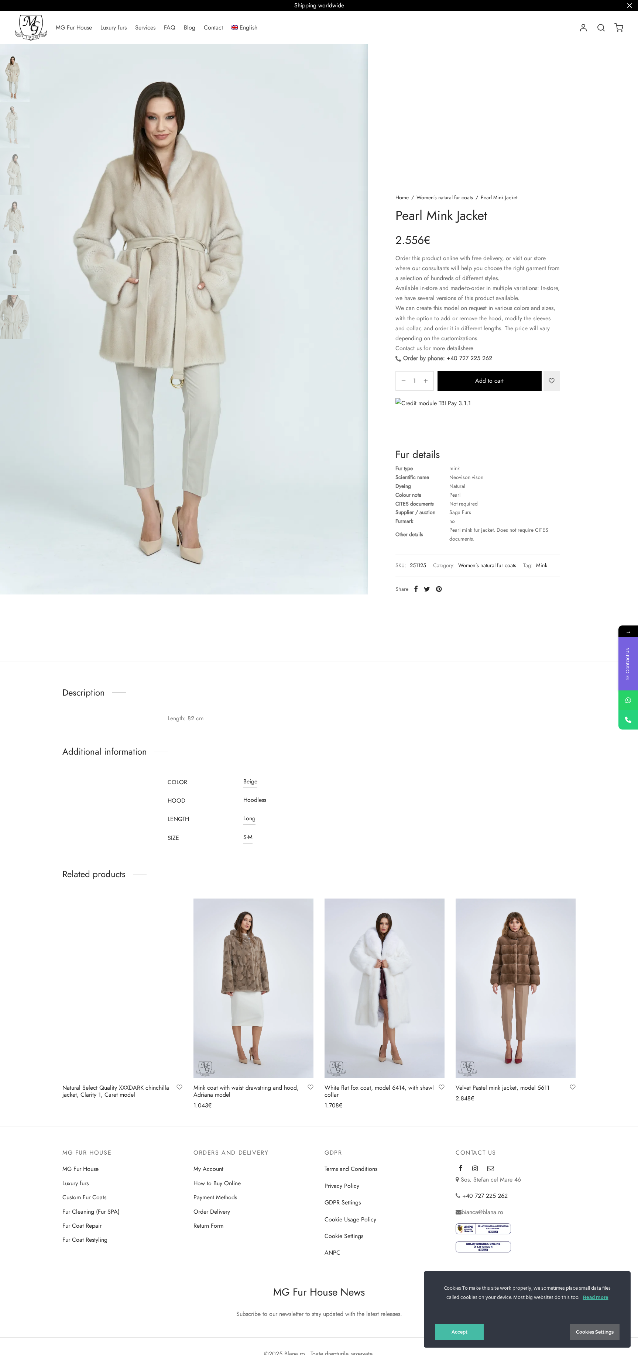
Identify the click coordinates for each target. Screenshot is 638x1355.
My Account (208, 1169)
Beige (250, 781)
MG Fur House (74, 27)
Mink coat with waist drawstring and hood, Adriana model (246, 1091)
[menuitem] (244, 28)
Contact (213, 27)
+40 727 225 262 (469, 358)
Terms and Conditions (351, 1169)
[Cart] (618, 27)
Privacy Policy (342, 1186)
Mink (541, 565)
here (468, 348)
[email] (490, 1169)
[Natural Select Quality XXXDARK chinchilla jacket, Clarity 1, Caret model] (122, 988)
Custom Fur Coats (84, 1197)
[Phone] (628, 720)
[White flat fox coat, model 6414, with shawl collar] (385, 988)
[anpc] (483, 1229)
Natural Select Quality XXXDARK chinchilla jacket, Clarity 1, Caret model (115, 1091)
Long (249, 818)
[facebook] (461, 1169)
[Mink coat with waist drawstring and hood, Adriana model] (253, 988)
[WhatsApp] (628, 700)
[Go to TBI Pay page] (477, 418)
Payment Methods (215, 1197)
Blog (189, 27)
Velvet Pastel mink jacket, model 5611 (502, 1087)
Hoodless (254, 800)
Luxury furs (113, 27)
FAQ (169, 27)
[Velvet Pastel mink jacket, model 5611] (516, 988)
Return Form (208, 1225)
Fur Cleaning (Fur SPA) (91, 1211)
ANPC (332, 1252)
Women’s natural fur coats (444, 197)
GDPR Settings (343, 1202)
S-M (248, 837)
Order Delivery (211, 1211)
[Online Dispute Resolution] (483, 1247)
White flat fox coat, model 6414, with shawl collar (379, 1091)
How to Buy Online (217, 1183)
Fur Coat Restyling (84, 1239)
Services (145, 27)
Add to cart (489, 380)
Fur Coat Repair (82, 1225)
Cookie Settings (344, 1236)
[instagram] (475, 1169)
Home (402, 197)
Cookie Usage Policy (350, 1219)
